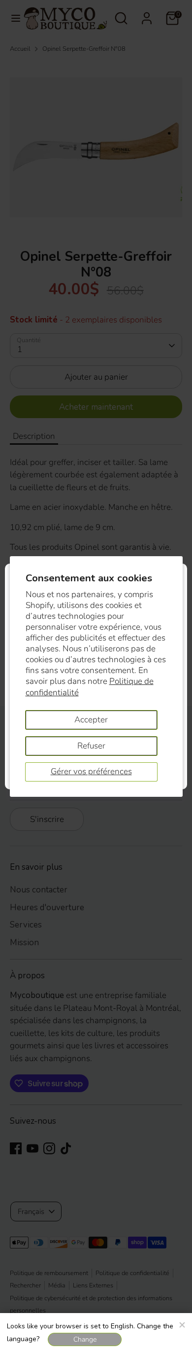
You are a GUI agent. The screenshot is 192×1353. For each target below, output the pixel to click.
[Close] (181, 1323)
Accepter (91, 719)
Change (84, 1339)
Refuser (91, 745)
